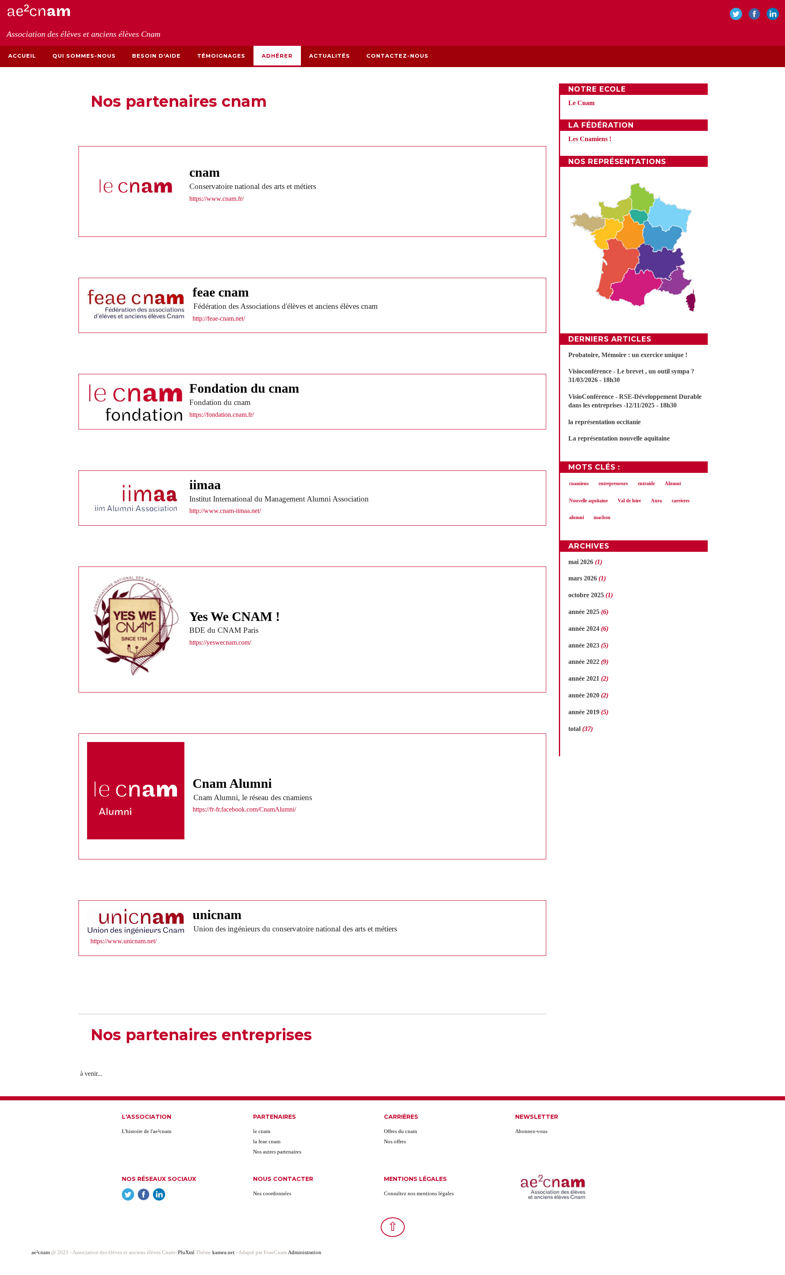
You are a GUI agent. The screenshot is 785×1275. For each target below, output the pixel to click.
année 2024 (583, 628)
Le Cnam (581, 102)
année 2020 (583, 695)
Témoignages (221, 55)
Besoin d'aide (156, 55)
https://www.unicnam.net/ (123, 941)
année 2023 (583, 645)
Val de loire (629, 501)
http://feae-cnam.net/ (219, 318)
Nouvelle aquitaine (588, 501)
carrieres (681, 501)
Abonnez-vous (531, 1131)
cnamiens (579, 483)
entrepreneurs (613, 483)
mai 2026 (580, 561)
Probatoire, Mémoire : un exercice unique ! (627, 354)
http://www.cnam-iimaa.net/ (225, 510)
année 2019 (583, 711)
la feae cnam (266, 1141)
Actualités (329, 55)
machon (602, 517)
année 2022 (583, 661)
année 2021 (583, 678)
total (575, 728)
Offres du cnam (400, 1131)
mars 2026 (582, 578)
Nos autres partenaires (277, 1152)
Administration (304, 1252)
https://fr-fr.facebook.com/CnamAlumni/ (244, 809)
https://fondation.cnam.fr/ (221, 414)
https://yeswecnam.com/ (220, 642)
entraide (646, 483)
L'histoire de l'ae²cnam (146, 1131)
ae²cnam (40, 1252)
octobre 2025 (586, 594)
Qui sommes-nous (84, 55)
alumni (576, 517)
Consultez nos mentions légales (419, 1193)
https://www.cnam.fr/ (216, 198)
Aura (656, 501)
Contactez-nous (397, 55)
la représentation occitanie (604, 421)
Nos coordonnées (272, 1193)
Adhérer (277, 55)
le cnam (261, 1131)
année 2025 (583, 611)
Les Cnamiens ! (589, 138)
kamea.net (224, 1252)
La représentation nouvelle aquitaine (619, 438)
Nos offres (395, 1141)
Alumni (673, 483)
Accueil (22, 55)
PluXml (186, 1252)
